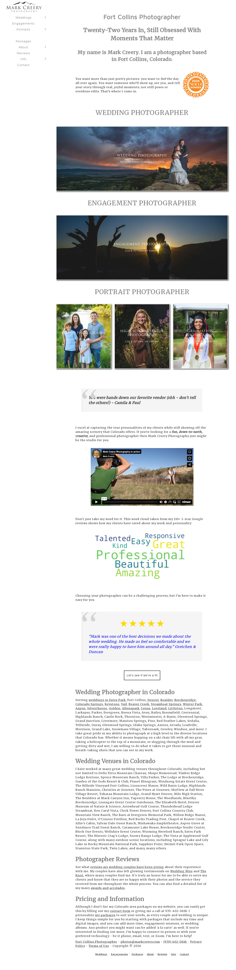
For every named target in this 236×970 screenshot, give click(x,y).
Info (23, 59)
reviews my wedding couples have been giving (127, 867)
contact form (120, 911)
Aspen (80, 708)
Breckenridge (185, 700)
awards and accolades (108, 888)
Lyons (145, 708)
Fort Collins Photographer (96, 942)
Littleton (175, 708)
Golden (114, 708)
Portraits (23, 29)
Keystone (112, 704)
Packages (23, 41)
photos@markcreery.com (140, 942)
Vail (124, 704)
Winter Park (192, 704)
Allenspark (131, 708)
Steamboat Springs (166, 704)
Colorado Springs (89, 704)
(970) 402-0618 (175, 942)
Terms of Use (99, 946)
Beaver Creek (139, 704)
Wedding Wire (181, 871)
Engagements (23, 23)
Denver (153, 700)
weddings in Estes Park (107, 700)
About (23, 47)
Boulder (166, 700)
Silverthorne (97, 708)
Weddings (23, 17)
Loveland (159, 708)
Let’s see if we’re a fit (142, 675)
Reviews (23, 53)
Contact (23, 65)
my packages (105, 915)
